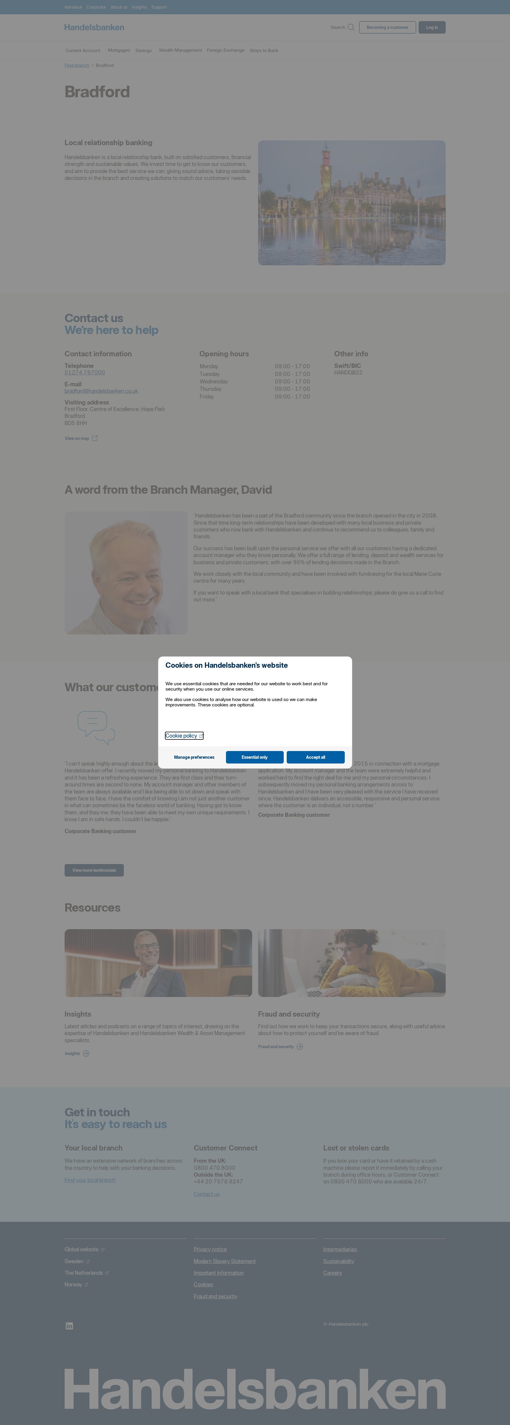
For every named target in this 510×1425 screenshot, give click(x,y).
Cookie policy (184, 735)
